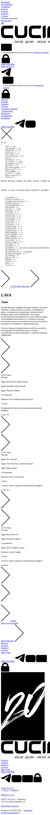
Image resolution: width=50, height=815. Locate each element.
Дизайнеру (6, 7)
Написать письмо (41, 52)
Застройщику (7, 4)
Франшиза (5, 2)
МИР (7, 64)
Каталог (4, 9)
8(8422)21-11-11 (8, 795)
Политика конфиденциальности (16, 811)
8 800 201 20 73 (7, 67)
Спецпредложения (9, 109)
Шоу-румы (5, 652)
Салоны (4, 16)
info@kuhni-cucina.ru (10, 806)
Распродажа (6, 21)
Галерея (4, 11)
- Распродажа (7, 111)
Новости (5, 14)
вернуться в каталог (9, 623)
